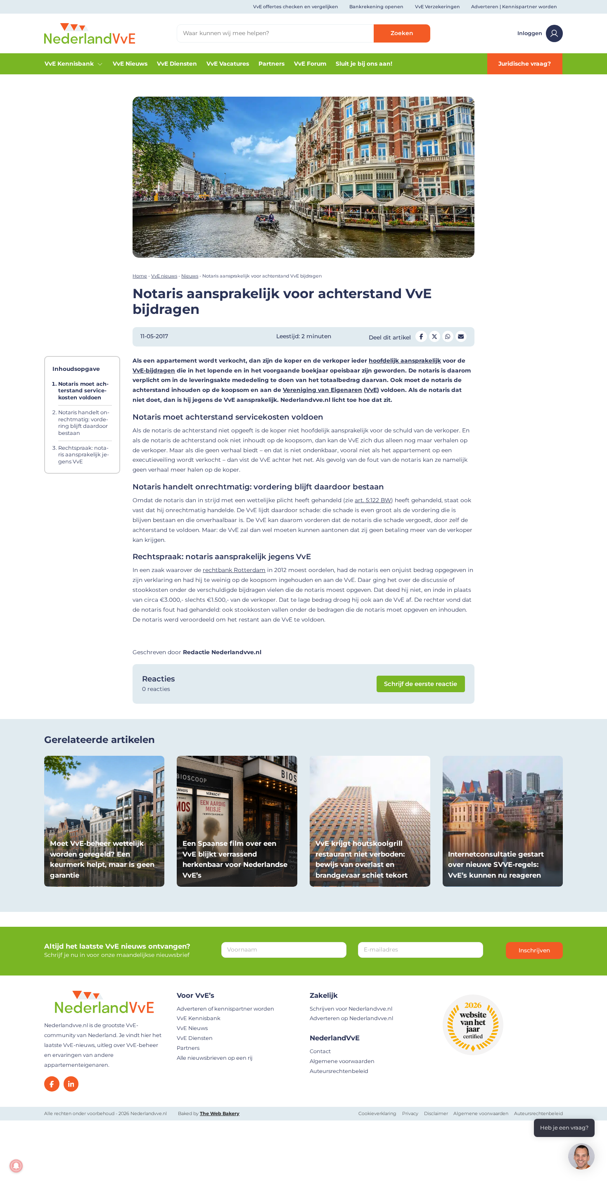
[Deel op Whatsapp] (448, 336)
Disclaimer (436, 1113)
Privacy (410, 1113)
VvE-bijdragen (154, 370)
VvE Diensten (177, 63)
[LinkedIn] (71, 1084)
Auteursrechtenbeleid (339, 1071)
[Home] (89, 33)
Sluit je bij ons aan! (364, 63)
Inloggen (529, 33)
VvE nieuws (164, 276)
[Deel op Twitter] (435, 336)
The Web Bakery (219, 1113)
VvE (371, 390)
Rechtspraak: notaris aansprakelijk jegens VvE (83, 454)
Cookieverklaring (377, 1113)
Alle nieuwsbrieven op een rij (215, 1058)
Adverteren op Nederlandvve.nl (351, 1018)
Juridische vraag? (524, 63)
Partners (271, 63)
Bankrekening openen (376, 6)
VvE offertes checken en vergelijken (295, 6)
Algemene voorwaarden (342, 1061)
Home (140, 276)
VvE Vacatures (227, 63)
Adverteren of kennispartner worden (225, 1009)
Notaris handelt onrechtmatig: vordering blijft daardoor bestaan (83, 422)
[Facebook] (51, 1084)
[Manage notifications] (16, 1166)
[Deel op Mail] (461, 336)
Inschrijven (534, 950)
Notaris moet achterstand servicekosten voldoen (83, 391)
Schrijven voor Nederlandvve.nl (351, 1009)
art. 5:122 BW (373, 500)
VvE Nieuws (130, 63)
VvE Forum (310, 63)
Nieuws (189, 276)
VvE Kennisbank (69, 63)
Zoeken (402, 33)
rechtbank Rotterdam (234, 570)
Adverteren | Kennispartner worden (514, 6)
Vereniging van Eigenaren (322, 390)
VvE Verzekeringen (437, 6)
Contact (320, 1051)
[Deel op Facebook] (421, 336)
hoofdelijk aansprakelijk (405, 360)
